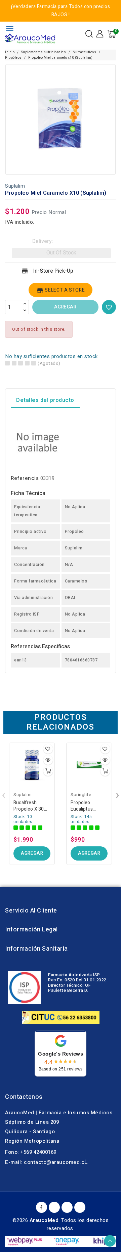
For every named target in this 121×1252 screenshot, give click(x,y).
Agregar (65, 306)
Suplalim (15, 186)
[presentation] (4, 795)
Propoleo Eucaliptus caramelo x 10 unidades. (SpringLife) (86, 805)
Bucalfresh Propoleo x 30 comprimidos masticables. (28, 805)
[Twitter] (67, 1207)
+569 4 (28, 1152)
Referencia (25, 478)
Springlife (81, 794)
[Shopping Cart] (111, 33)
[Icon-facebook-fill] (41, 1207)
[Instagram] (79, 1207)
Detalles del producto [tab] (45, 400)
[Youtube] (54, 1207)
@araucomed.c (65, 1162)
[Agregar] (48, 771)
